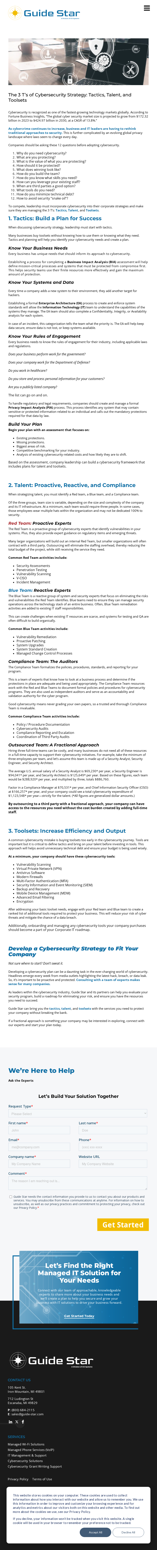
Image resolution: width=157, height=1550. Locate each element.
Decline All (128, 1532)
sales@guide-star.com (27, 1414)
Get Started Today (79, 1316)
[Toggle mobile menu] (147, 8)
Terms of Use (42, 1479)
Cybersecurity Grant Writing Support (35, 1466)
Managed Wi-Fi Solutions (26, 1444)
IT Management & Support (27, 1455)
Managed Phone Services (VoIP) (31, 1450)
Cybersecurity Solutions (25, 1461)
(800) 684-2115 (23, 1410)
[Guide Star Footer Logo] (50, 1351)
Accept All (95, 1532)
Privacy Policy (18, 1479)
